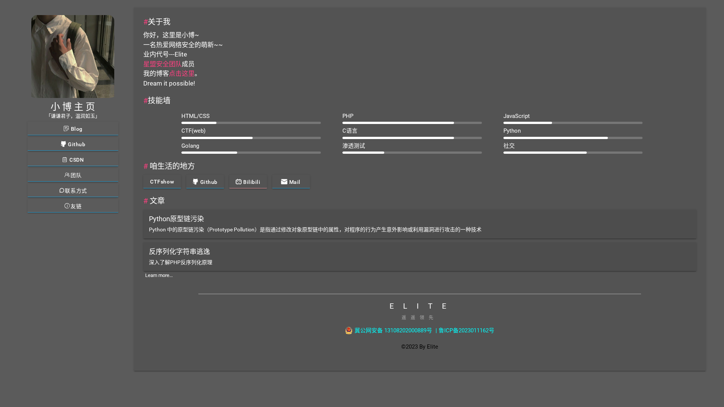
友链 (76, 206)
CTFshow (162, 182)
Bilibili (251, 182)
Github (76, 144)
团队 (76, 175)
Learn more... (159, 275)
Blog (76, 129)
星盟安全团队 (162, 64)
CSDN (76, 160)
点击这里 (182, 73)
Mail (294, 182)
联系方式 (76, 191)
